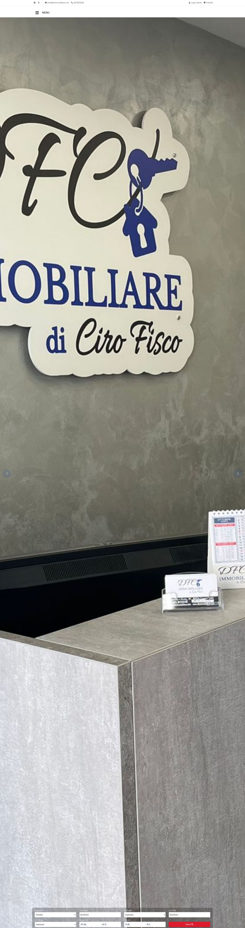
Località (172, 910)
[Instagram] (34, 3)
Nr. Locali (39, 920)
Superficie (83, 920)
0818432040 (78, 3)
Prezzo (127, 920)
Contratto (39, 910)
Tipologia (83, 910)
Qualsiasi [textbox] (40, 924)
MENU (36, 12)
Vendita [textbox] (39, 915)
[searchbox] (100, 915)
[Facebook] (39, 3)
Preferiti (209, 3)
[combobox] (55, 914)
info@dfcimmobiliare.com (58, 3)
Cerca (188, 924)
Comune (128, 910)
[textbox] (145, 914)
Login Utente (196, 3)
